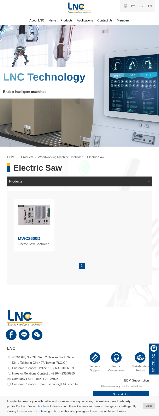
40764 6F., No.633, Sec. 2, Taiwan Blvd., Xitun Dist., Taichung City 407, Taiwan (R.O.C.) (43, 360)
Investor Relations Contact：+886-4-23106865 (43, 373)
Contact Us (105, 20)
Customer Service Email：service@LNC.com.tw (45, 384)
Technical (95, 368)
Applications (85, 20)
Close (149, 405)
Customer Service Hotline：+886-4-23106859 (43, 368)
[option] (79, 80)
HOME (79, 7)
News (52, 20)
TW (133, 6)
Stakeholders (140, 368)
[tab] (79, 181)
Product (116, 368)
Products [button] (15, 181)
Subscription (121, 394)
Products (66, 20)
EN (150, 6)
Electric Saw (95, 157)
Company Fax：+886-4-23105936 (35, 378)
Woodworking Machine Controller (60, 157)
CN (141, 6)
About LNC (36, 20)
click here (43, 406)
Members (123, 20)
